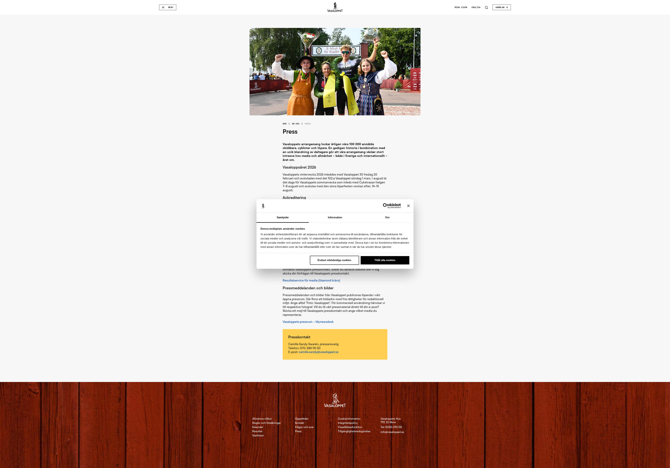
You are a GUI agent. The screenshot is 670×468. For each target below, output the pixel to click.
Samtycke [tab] (283, 217)
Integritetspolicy (348, 423)
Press (298, 431)
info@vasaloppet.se (392, 432)
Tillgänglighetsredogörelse (354, 431)
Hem (284, 123)
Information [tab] (335, 217)
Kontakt (299, 423)
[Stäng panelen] (408, 206)
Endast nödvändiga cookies (334, 260)
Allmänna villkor (262, 419)
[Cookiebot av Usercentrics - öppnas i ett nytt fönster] (385, 206)
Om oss (295, 123)
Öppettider (301, 419)
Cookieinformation (349, 419)
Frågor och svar (304, 427)
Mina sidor (461, 7)
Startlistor (258, 435)
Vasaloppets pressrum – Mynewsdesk (308, 322)
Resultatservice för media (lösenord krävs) (311, 280)
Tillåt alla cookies (384, 260)
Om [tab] (387, 217)
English (476, 7)
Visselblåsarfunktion (350, 427)
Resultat (257, 431)
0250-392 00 (393, 427)
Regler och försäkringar (266, 423)
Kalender (257, 427)
